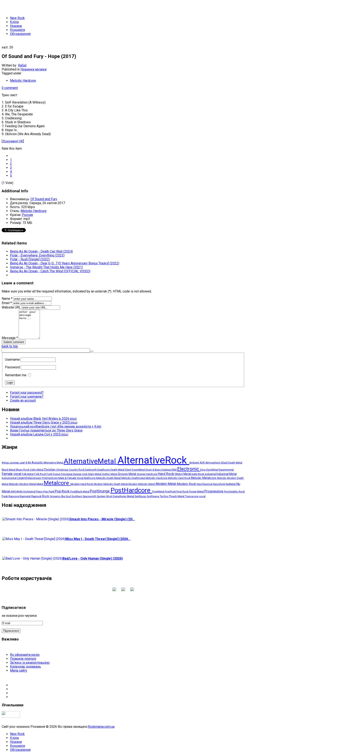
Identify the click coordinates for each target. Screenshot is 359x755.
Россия (27, 215)
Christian (50, 469)
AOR (202, 462)
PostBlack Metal (80, 491)
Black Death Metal (231, 462)
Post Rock (182, 491)
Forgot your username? (26, 396)
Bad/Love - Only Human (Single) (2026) (93, 558)
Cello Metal (37, 469)
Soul (68, 496)
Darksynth (91, 469)
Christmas (62, 469)
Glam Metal (95, 474)
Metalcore (57, 483)
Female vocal (12, 474)
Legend (22, 478)
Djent (128, 469)
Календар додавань (25, 667)
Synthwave (153, 496)
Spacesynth (90, 496)
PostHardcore (131, 490)
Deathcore (103, 469)
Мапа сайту (18, 670)
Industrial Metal (226, 474)
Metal (40, 484)
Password (12, 367)
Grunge (141, 474)
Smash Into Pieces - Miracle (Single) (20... (102, 519)
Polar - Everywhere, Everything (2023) (37, 255)
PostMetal (158, 491)
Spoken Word (105, 496)
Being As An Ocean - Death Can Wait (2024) (41, 251)
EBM (174, 469)
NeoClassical (205, 484)
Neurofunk (219, 484)
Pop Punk (49, 491)
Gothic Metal (110, 474)
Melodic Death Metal (108, 478)
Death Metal (117, 469)
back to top (10, 346)
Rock (46, 496)
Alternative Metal (53, 462)
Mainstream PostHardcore (42, 478)
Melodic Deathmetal (133, 478)
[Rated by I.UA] (11, 716)
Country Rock (77, 469)
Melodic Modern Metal (23, 484)
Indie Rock (198, 474)
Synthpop (141, 496)
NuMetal (231, 484)
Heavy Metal (183, 474)
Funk (50, 474)
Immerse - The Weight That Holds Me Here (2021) (46, 267)
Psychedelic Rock (234, 491)
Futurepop (67, 474)
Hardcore (152, 474)
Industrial (210, 474)
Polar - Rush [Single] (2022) (30, 259)
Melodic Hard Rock (179, 478)
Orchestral (29, 491)
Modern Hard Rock (82, 484)
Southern (77, 496)
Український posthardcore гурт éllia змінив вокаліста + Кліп (55, 426)
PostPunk (170, 491)
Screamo (55, 496)
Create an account (23, 400)
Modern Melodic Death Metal (111, 484)
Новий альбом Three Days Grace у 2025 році (43, 422)
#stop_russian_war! (14, 462)
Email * (7, 303)
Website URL (11, 307)
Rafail (22, 65)
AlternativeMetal (91, 461)
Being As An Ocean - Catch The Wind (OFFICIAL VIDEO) (50, 271)
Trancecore (192, 496)
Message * (10, 338)
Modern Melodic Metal (142, 484)
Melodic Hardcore (23, 81)
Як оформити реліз (24, 655)
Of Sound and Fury (44, 199)
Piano (39, 491)
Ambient (194, 462)
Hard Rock (166, 474)
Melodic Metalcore (204, 478)
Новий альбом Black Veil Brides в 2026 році (43, 419)
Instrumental (9, 478)
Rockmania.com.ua (101, 727)
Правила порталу (23, 659)
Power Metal (196, 491)
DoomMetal (139, 469)
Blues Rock (23, 469)
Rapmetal (25, 496)
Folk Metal (28, 474)
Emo (203, 469)
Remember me (15, 375)
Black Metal (9, 469)
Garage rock (80, 474)
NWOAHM (17, 491)
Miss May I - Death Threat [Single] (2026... (97, 539)
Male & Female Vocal (71, 478)
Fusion (57, 474)
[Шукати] (91, 351)
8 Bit (29, 462)
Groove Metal (127, 474)
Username (12, 359)
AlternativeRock (153, 460)
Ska (63, 496)
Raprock (36, 496)
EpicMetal (212, 469)
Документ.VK (12, 141)
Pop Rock (62, 491)
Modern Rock (187, 484)
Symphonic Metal (124, 496)
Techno (164, 496)
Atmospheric (213, 462)
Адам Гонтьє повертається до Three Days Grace (46, 430)
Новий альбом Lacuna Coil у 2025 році (39, 434)
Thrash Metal (177, 496)
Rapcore (14, 496)
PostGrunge (100, 491)
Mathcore (90, 478)
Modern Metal (166, 484)
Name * (7, 299)
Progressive (214, 491)
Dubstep (166, 469)
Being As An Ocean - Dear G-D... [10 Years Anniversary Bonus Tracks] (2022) (64, 263)
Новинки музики (34, 69)
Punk (5, 496)
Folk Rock (40, 474)
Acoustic (37, 462)
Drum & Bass (153, 469)
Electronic (188, 469)
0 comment (10, 88)
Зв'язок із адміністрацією (30, 663)
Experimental (226, 469)
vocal (202, 496)
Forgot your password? (27, 393)
